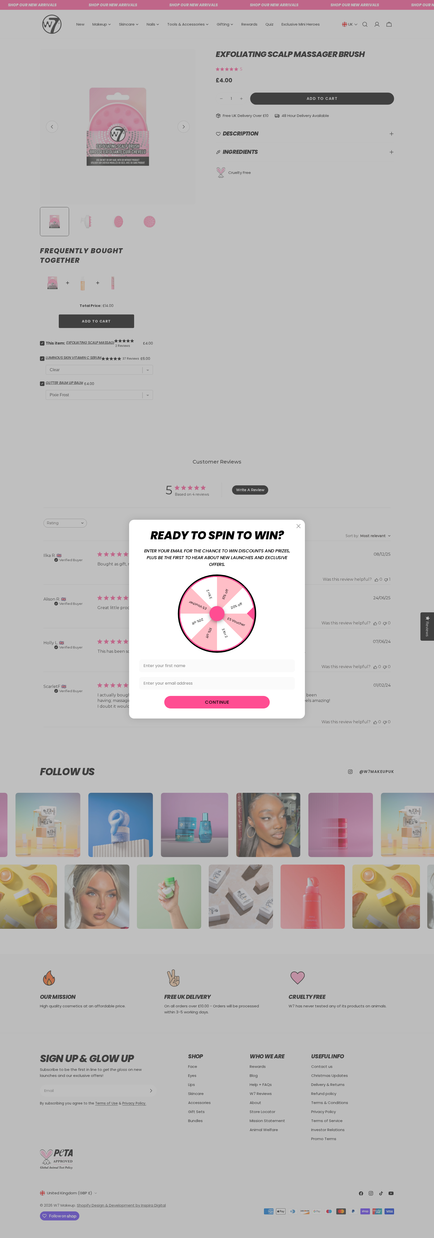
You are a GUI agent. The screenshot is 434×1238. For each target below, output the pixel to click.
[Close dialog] (298, 526)
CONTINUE (217, 702)
